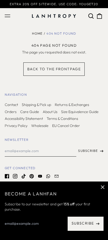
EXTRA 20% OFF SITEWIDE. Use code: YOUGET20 (54, 4)
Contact (11, 104)
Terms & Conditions (62, 118)
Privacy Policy (16, 125)
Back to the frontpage (54, 69)
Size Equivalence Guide (80, 111)
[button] (91, 16)
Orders (11, 111)
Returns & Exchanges (72, 104)
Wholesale (39, 125)
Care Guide (29, 111)
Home (37, 33)
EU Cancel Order (66, 125)
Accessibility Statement (24, 118)
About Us (50, 111)
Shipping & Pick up (36, 104)
